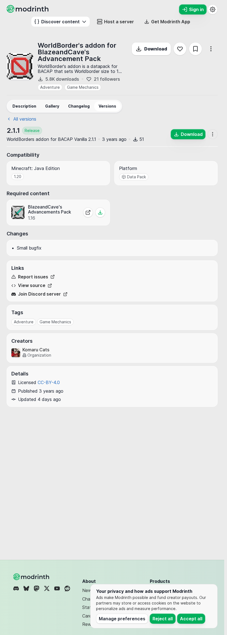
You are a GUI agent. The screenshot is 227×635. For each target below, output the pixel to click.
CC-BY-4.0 (49, 382)
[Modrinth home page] (28, 11)
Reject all (163, 618)
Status (89, 607)
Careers (90, 615)
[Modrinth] (31, 576)
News (88, 590)
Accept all (191, 618)
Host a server (119, 21)
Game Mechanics (83, 87)
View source (31, 285)
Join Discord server (39, 294)
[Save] (195, 48)
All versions (24, 119)
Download (155, 49)
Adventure (50, 87)
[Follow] (180, 48)
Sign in (196, 9)
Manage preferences (122, 618)
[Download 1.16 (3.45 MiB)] (100, 212)
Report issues (33, 277)
